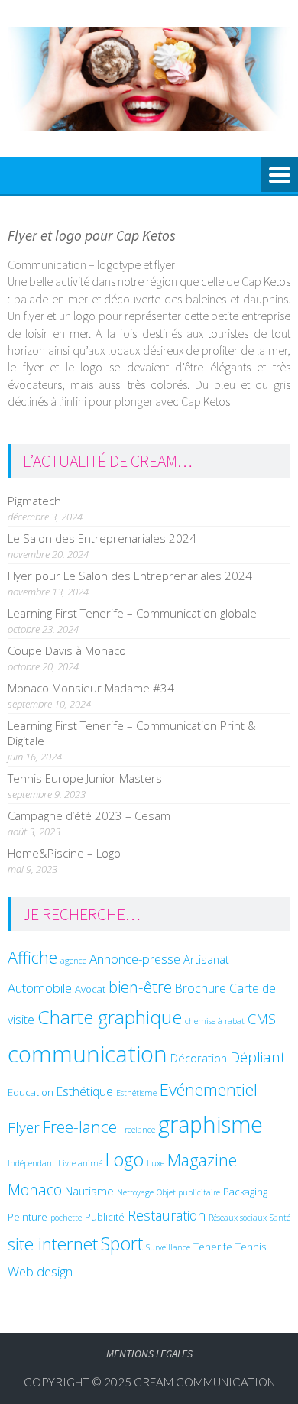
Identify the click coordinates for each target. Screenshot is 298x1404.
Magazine (202, 1160)
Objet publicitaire (188, 1192)
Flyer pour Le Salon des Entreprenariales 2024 (130, 575)
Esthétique (85, 1091)
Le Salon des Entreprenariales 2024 (102, 538)
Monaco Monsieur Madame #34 (91, 688)
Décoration (198, 1057)
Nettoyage (135, 1192)
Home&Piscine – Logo (64, 853)
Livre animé (80, 1163)
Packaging (245, 1191)
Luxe (155, 1163)
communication (87, 1054)
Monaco (35, 1189)
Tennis (250, 1246)
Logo (124, 1159)
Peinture (27, 1217)
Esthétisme (136, 1093)
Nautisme (89, 1190)
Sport (122, 1243)
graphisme (210, 1124)
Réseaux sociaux (238, 1217)
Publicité (105, 1217)
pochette (66, 1217)
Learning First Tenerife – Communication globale (132, 613)
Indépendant (31, 1163)
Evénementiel (209, 1089)
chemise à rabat (215, 1021)
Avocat (90, 989)
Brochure (200, 988)
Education (30, 1092)
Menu (279, 175)
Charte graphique (109, 1016)
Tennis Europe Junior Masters (85, 778)
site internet (53, 1244)
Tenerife (212, 1246)
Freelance (137, 1129)
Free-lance (80, 1126)
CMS (262, 1018)
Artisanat (206, 959)
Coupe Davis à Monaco (67, 650)
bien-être (140, 986)
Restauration (167, 1215)
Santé (280, 1217)
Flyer (24, 1127)
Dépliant (258, 1057)
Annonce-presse (134, 959)
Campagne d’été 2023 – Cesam (89, 815)
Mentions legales (149, 1353)
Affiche (32, 957)
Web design (40, 1271)
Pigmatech (34, 500)
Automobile (40, 988)
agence (73, 960)
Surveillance (168, 1247)
